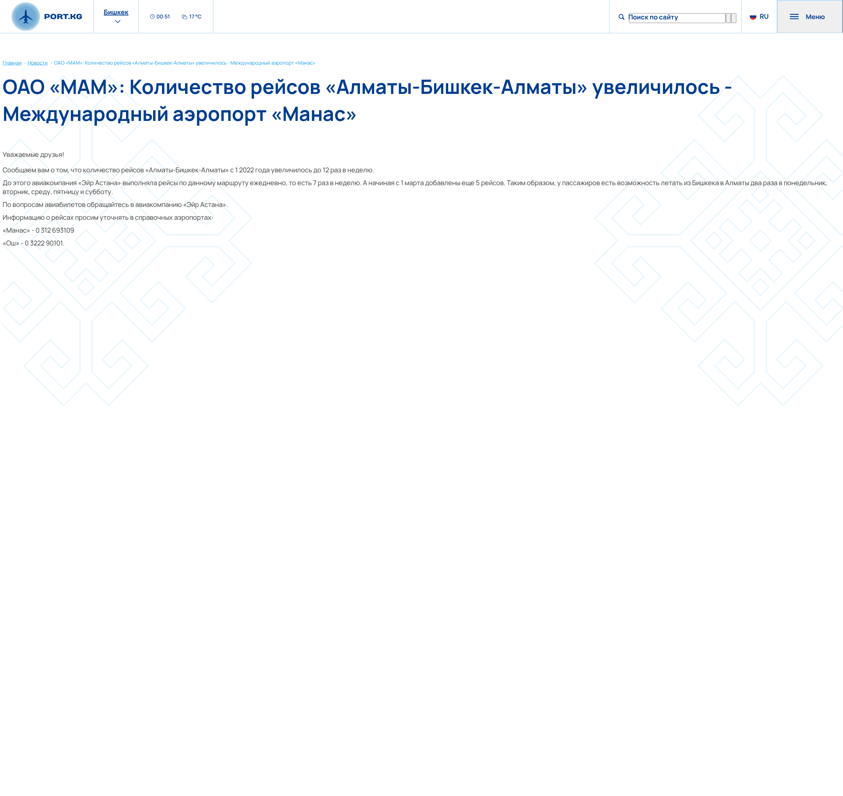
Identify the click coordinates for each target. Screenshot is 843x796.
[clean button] (728, 18)
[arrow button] (733, 18)
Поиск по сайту (653, 17)
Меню (815, 16)
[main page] (47, 16)
